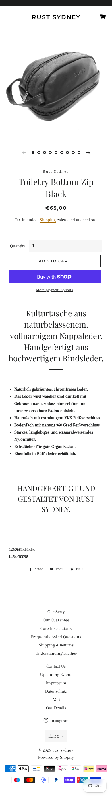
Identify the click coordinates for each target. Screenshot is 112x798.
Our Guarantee (56, 620)
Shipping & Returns (56, 645)
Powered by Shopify (56, 757)
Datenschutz (56, 691)
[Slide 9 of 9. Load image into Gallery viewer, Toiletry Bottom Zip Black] (79, 152)
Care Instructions (56, 628)
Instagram (59, 720)
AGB (56, 699)
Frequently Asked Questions (56, 636)
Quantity (17, 245)
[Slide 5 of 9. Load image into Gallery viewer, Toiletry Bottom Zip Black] (56, 152)
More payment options (54, 290)
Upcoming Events (56, 674)
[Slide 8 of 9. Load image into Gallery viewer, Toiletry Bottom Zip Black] (73, 152)
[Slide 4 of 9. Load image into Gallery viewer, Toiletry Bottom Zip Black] (50, 152)
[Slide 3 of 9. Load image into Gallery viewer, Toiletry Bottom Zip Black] (44, 152)
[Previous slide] (24, 152)
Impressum (56, 682)
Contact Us (56, 666)
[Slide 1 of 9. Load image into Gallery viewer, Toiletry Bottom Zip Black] (33, 152)
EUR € (53, 736)
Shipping (48, 219)
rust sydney (56, 17)
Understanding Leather (56, 653)
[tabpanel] (56, 83)
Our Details (56, 707)
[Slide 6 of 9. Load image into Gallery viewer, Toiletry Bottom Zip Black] (62, 152)
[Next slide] (88, 152)
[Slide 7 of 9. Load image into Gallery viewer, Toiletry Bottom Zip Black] (67, 152)
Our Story (56, 611)
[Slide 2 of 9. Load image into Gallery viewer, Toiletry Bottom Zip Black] (39, 152)
